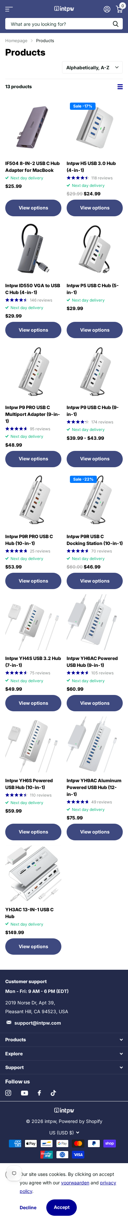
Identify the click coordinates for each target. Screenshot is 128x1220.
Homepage (16, 40)
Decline (28, 1207)
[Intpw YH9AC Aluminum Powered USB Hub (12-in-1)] (95, 744)
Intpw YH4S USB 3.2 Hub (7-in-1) (33, 661)
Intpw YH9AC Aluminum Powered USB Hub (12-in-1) (94, 787)
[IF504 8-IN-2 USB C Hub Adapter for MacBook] (33, 127)
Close (64, 1040)
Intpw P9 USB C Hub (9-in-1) (93, 410)
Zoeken (115, 23)
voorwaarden (75, 1182)
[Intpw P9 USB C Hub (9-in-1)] (95, 371)
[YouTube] (24, 1093)
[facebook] (39, 1093)
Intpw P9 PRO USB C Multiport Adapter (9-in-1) (32, 414)
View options (33, 207)
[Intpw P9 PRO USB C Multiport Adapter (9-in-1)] (33, 371)
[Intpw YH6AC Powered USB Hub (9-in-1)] (95, 622)
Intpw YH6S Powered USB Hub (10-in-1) (29, 784)
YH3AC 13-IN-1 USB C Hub (29, 913)
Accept (62, 1207)
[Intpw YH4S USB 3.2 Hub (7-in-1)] (33, 622)
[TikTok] (53, 1093)
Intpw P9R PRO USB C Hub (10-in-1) (29, 540)
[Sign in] (106, 9)
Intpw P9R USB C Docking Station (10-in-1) (95, 540)
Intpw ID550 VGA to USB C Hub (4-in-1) (32, 289)
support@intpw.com (37, 1023)
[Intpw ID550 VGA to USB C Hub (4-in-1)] (33, 249)
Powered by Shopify (80, 1121)
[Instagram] (8, 1093)
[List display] (120, 86)
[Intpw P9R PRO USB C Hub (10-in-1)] (33, 500)
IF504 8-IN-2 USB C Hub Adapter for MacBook (32, 166)
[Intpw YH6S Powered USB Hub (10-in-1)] (33, 744)
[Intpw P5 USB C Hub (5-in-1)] (95, 249)
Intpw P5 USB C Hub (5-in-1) (93, 289)
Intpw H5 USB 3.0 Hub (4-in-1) (91, 166)
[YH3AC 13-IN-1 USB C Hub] (33, 873)
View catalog (9, 9)
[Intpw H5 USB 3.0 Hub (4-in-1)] (95, 127)
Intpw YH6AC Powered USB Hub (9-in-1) (92, 661)
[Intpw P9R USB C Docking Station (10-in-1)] (95, 500)
